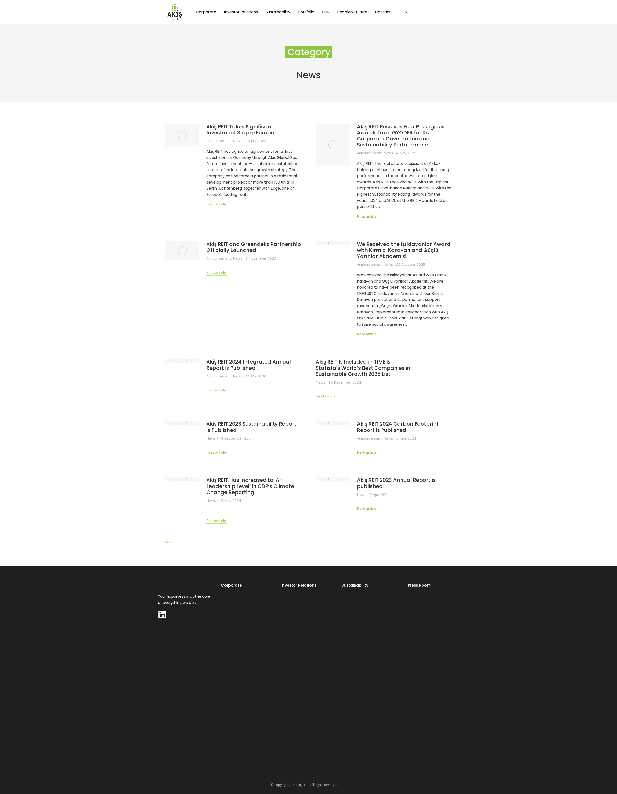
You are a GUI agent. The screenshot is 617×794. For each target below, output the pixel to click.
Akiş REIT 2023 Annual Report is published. (396, 483)
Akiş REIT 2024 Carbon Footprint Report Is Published (398, 427)
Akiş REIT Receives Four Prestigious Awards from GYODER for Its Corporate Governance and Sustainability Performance (400, 136)
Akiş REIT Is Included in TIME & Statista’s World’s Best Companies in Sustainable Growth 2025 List (363, 368)
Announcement (218, 140)
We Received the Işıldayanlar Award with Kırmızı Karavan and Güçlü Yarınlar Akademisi (403, 250)
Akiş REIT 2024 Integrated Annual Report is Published (248, 365)
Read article (216, 204)
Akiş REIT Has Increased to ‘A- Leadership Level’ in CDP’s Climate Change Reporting (250, 486)
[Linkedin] (162, 614)
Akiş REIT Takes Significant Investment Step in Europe (240, 130)
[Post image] (182, 135)
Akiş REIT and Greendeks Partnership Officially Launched (253, 247)
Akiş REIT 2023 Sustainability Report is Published (251, 427)
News (237, 140)
